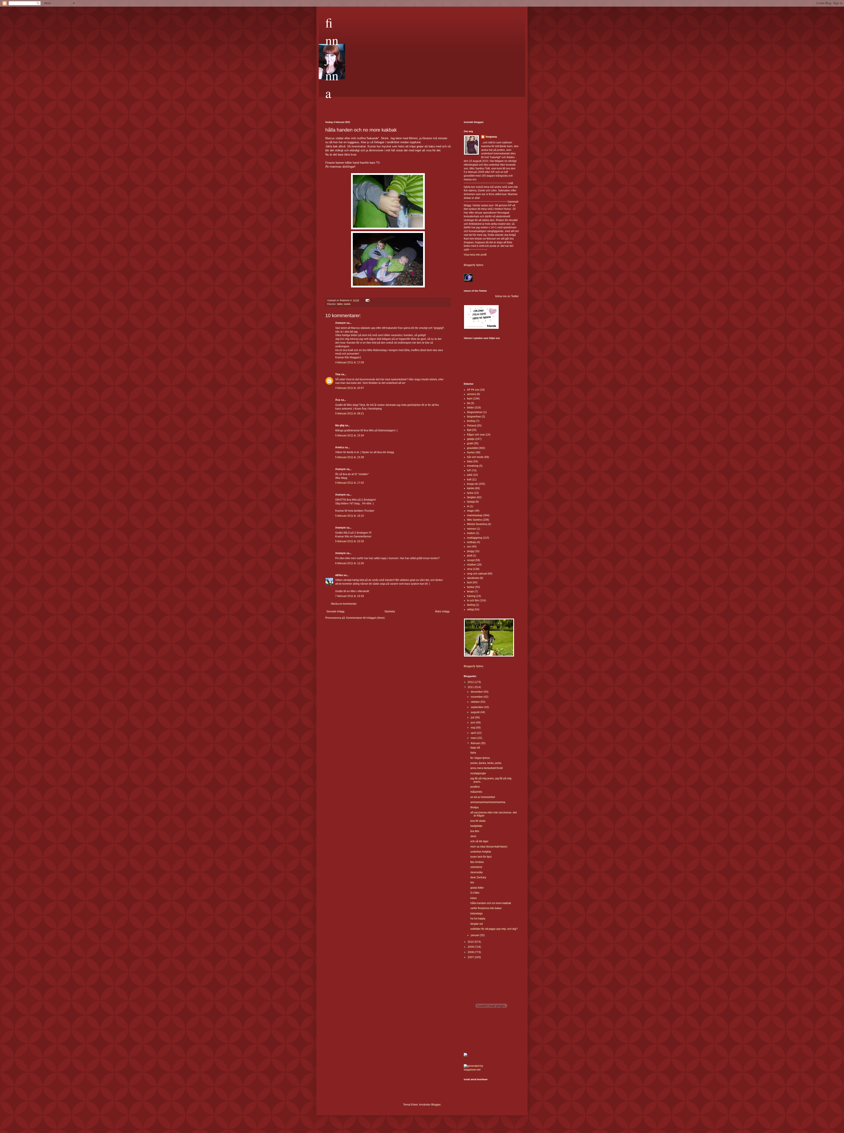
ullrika (339, 575)
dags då (475, 747)
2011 (471, 687)
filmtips (474, 807)
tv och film (473, 600)
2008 (471, 952)
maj (473, 727)
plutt (469, 555)
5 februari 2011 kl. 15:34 (349, 435)
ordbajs (471, 542)
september (477, 707)
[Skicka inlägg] (367, 300)
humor (471, 452)
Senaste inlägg (335, 611)
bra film (474, 831)
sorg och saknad (477, 573)
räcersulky (476, 872)
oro (469, 546)
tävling (471, 604)
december (477, 691)
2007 (471, 957)
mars (474, 737)
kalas (473, 898)
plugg (470, 551)
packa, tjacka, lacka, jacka (485, 763)
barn (470, 398)
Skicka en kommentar (344, 603)
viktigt (470, 609)
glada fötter (477, 887)
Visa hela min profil (475, 254)
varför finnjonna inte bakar (486, 908)
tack (469, 582)
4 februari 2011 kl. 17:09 (349, 362)
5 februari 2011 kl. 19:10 (349, 515)
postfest (475, 786)
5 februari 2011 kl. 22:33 (349, 541)
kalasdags (476, 913)
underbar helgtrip (480, 851)
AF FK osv (473, 389)
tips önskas (477, 862)
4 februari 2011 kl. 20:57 (349, 388)
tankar (471, 587)
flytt (469, 430)
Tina (337, 374)
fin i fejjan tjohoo (480, 758)
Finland (471, 425)
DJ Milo (474, 892)
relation (471, 564)
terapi (470, 591)
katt (469, 479)
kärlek (347, 304)
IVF (469, 470)
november (477, 696)
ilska (470, 461)
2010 (471, 941)
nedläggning (474, 537)
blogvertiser (474, 416)
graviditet (472, 448)
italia (473, 752)
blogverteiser (475, 412)
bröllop (471, 421)
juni (473, 722)
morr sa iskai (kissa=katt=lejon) (488, 846)
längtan (471, 497)
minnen (471, 528)
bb (468, 403)
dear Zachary (478, 877)
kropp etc (472, 483)
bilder (340, 304)
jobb (469, 474)
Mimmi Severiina (477, 524)
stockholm (473, 578)
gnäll (470, 443)
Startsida (389, 611)
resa (469, 569)
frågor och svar (476, 434)
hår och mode (475, 457)
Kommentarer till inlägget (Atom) (365, 617)
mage (470, 510)
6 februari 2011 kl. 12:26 (349, 563)
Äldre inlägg (442, 611)
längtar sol (476, 923)
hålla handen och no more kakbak (490, 903)
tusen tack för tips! (481, 856)
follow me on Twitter (507, 296)
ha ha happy (477, 918)
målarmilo (476, 791)
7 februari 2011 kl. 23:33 (349, 596)
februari (476, 743)
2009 (471, 946)
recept (471, 560)
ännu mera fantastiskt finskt (486, 768)
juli (473, 717)
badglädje (476, 825)
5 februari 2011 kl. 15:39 (349, 457)
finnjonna (331, 58)
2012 (471, 682)
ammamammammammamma (487, 802)
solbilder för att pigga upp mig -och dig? (494, 928)
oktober (475, 701)
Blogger (435, 1104)
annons (471, 394)
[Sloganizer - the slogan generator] (476, 1069)
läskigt (471, 501)
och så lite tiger (479, 841)
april (474, 732)
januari (475, 935)
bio (472, 882)
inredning (472, 465)
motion (471, 533)
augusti (475, 712)
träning (471, 596)
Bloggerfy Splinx (473, 265)
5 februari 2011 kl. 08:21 (349, 413)
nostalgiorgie (478, 773)
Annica (339, 447)
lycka (470, 492)
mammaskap (474, 515)
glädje (471, 439)
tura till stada (478, 820)
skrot (473, 836)
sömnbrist (476, 867)
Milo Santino (474, 519)
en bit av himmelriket (482, 797)
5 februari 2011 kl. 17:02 (349, 482)
